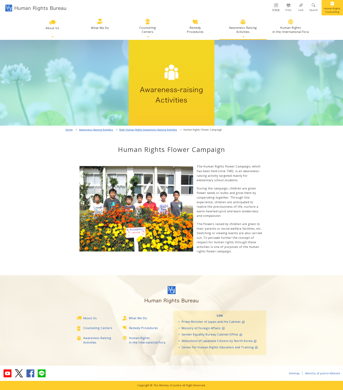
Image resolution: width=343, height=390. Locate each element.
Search (313, 10)
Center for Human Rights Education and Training (218, 347)
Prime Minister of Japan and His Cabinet (211, 322)
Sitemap (294, 373)
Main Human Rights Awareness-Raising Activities (148, 129)
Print (288, 10)
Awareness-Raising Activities (96, 129)
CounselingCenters (147, 30)
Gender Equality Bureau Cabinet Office (210, 334)
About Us (52, 28)
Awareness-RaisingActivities (243, 30)
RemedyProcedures (195, 30)
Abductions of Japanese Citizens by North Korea (217, 341)
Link (301, 10)
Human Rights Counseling (332, 10)
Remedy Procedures (143, 328)
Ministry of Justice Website (322, 373)
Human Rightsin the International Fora (290, 30)
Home (69, 129)
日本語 (276, 10)
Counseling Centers (97, 328)
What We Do (100, 28)
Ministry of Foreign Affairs (201, 328)
